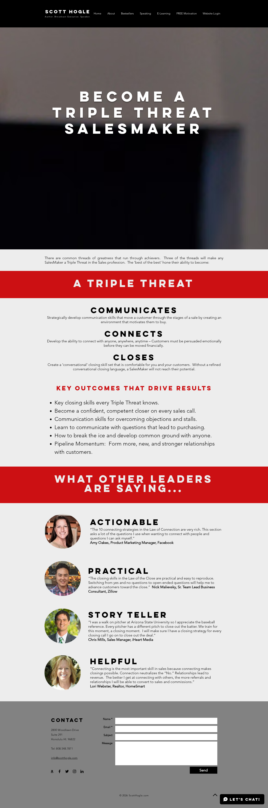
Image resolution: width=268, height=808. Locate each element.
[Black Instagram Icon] (74, 771)
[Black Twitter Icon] (67, 771)
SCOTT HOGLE (67, 12)
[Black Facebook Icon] (59, 771)
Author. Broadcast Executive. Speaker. (67, 16)
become (126, 96)
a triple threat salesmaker (134, 112)
